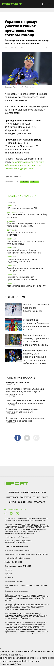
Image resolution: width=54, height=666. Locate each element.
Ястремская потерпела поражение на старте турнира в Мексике (24, 419)
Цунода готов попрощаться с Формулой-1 (21, 233)
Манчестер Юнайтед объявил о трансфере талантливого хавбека (24, 251)
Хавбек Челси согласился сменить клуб (27, 285)
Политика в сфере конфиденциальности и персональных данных (26, 586)
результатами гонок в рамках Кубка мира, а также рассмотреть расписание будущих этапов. (24, 165)
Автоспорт (39, 502)
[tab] (17, 438)
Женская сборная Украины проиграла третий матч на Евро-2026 (26, 225)
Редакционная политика (14, 581)
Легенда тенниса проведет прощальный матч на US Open (22, 278)
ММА (30, 502)
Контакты (8, 570)
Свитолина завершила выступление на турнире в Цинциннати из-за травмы (25, 402)
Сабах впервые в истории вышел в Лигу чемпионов (27, 216)
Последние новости (22, 196)
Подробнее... (16, 654)
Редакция (8, 574)
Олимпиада (13, 492)
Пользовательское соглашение (16, 591)
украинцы (34, 182)
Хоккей (21, 502)
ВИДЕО (45, 497)
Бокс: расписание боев (17, 382)
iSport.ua (8, 177)
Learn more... (35, 661)
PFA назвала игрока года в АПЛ (22, 208)
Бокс (43, 492)
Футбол (25, 492)
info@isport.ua (23, 537)
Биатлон (17, 177)
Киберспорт (12, 497)
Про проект (9, 578)
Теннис (36, 497)
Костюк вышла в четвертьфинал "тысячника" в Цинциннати (22, 411)
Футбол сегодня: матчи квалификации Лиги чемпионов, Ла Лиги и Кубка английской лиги (24, 391)
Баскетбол (25, 497)
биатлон (24, 182)
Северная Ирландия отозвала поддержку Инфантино (22, 260)
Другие (12, 502)
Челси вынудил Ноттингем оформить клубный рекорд (25, 242)
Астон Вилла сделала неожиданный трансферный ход (25, 269)
